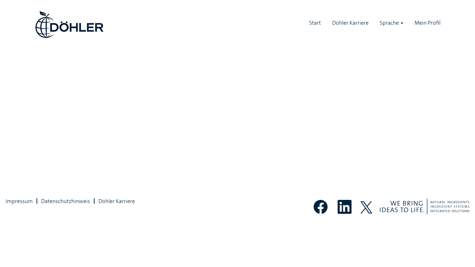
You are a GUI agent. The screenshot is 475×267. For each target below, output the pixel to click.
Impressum (19, 201)
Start (315, 22)
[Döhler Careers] (69, 24)
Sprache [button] (390, 22)
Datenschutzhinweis (65, 201)
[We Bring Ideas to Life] (424, 206)
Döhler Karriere (350, 22)
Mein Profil (427, 22)
